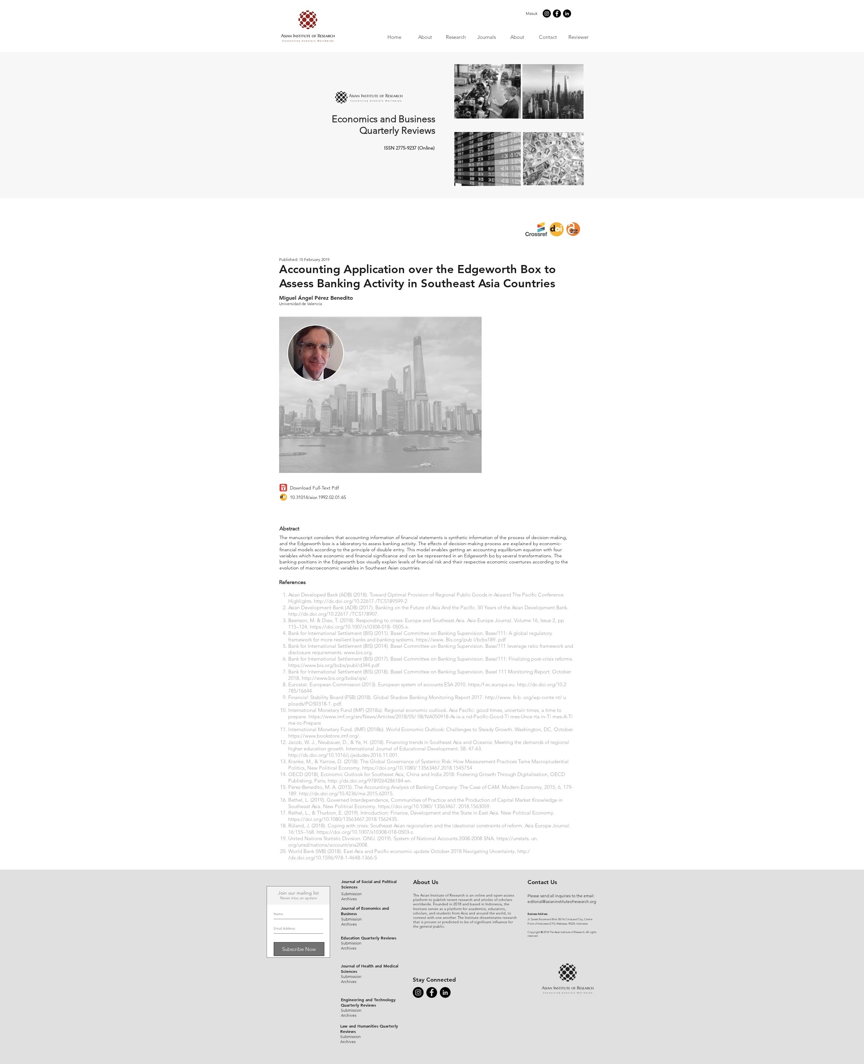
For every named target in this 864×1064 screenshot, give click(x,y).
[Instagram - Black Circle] (547, 13)
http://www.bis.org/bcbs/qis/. (335, 678)
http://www (497, 697)
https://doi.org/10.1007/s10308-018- (351, 626)
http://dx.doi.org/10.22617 (344, 601)
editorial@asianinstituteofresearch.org (562, 901)
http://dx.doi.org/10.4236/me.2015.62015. (346, 793)
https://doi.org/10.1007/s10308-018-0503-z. (365, 832)
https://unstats (512, 838)
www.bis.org (358, 652)
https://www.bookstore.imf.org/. (324, 736)
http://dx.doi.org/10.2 (541, 684)
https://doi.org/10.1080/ (389, 768)
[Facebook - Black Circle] (557, 13)
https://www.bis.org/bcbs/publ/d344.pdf (333, 665)
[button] (486, 37)
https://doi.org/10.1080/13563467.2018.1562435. (343, 819)
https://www (429, 639)
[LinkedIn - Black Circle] (567, 13)
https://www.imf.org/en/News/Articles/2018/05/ (362, 716)
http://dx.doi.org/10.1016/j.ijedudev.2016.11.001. (343, 755)
